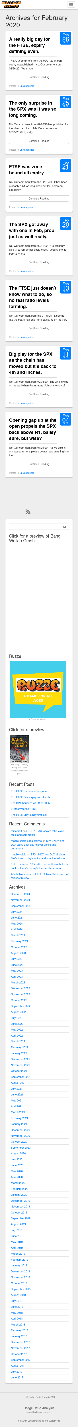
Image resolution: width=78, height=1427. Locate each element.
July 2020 (16, 1159)
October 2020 (19, 1141)
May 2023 (17, 970)
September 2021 (20, 1077)
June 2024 (17, 917)
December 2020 (20, 1130)
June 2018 (17, 1306)
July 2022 (16, 1018)
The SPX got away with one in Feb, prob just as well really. (31, 230)
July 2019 (16, 1230)
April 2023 (17, 976)
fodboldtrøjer (18, 864)
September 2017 (20, 1360)
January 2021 (19, 1124)
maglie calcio (18, 854)
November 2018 (20, 1277)
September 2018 (20, 1289)
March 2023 (18, 982)
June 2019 (17, 1236)
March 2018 (18, 1324)
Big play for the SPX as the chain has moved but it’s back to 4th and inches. (32, 363)
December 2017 (20, 1342)
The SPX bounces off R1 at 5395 (30, 803)
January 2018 (19, 1336)
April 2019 (17, 1248)
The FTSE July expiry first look (29, 815)
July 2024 (16, 911)
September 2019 (20, 1218)
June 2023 (17, 965)
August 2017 (18, 1365)
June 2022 (17, 1023)
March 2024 (18, 935)
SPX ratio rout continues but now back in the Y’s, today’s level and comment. (39, 866)
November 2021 (20, 1065)
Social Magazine (36, 1420)
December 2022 (20, 988)
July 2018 (16, 1301)
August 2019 (18, 1224)
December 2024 (20, 894)
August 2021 (18, 1082)
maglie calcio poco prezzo (26, 841)
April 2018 (17, 1318)
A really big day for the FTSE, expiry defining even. (29, 45)
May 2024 (17, 923)
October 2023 (19, 947)
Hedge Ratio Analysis (39, 1408)
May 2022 (17, 1029)
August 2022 (18, 1012)
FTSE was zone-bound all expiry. (27, 169)
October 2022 (19, 1000)
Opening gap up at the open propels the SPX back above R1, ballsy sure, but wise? (32, 429)
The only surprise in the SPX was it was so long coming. (32, 108)
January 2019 (19, 1265)
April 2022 (17, 1035)
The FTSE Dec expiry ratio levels (30, 797)
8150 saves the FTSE (24, 809)
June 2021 (17, 1094)
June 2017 (17, 1377)
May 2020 (17, 1171)
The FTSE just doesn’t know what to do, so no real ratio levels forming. (32, 297)
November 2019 (20, 1206)
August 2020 (18, 1153)
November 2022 (20, 994)
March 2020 (18, 1183)
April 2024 (17, 929)
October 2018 (19, 1283)
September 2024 (20, 906)
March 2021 (18, 1112)
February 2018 (19, 1330)
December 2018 (20, 1271)
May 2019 (17, 1242)
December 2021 (20, 1059)
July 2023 (16, 959)
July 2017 (16, 1371)
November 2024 (20, 900)
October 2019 (19, 1212)
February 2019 (19, 1259)
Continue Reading (39, 77)
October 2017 (19, 1354)
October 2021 (19, 1071)
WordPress (54, 1420)
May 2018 (17, 1312)
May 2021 (17, 1100)
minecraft (16, 831)
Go (65, 526)
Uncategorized (27, 85)
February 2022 (19, 1047)
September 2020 (20, 1147)
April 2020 (17, 1177)
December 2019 (20, 1200)
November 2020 (20, 1135)
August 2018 (18, 1295)
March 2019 (18, 1253)
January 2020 (19, 1194)
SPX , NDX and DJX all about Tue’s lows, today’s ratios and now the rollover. (38, 856)
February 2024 (19, 941)
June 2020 (17, 1165)
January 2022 (19, 1053)
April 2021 (17, 1106)
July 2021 (16, 1088)
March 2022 (18, 1041)
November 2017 (20, 1348)
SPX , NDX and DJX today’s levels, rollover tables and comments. (37, 844)
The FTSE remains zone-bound (29, 791)
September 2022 (20, 1006)
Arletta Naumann (21, 874)
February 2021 (19, 1118)
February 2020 (19, 1189)
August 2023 (18, 953)
